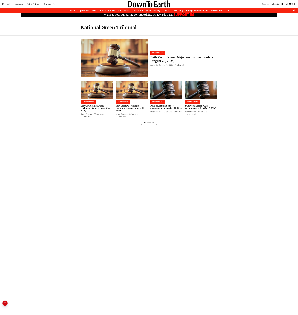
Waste (103, 10)
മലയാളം (18, 4)
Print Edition (33, 4)
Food (167, 10)
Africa (126, 10)
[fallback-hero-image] (114, 58)
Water (94, 10)
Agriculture (84, 10)
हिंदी (8, 4)
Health (73, 10)
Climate (111, 10)
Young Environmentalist (197, 10)
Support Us (49, 4)
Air (119, 10)
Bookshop (178, 10)
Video (148, 10)
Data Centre (137, 10)
